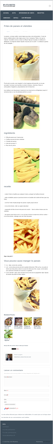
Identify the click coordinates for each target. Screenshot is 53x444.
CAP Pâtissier (26, 18)
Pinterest (38, 5)
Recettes (40, 13)
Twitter (35, 5)
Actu (14, 13)
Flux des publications (9, 429)
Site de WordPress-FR (9, 435)
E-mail (6, 395)
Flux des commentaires (9, 432)
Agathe (8, 31)
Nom (6, 391)
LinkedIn (47, 5)
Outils (15, 18)
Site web (5, 401)
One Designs (46, 441)
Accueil (6, 13)
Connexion (6, 426)
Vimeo (41, 5)
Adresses (6, 18)
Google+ (44, 5)
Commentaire (6, 377)
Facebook (32, 5)
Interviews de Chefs (26, 13)
